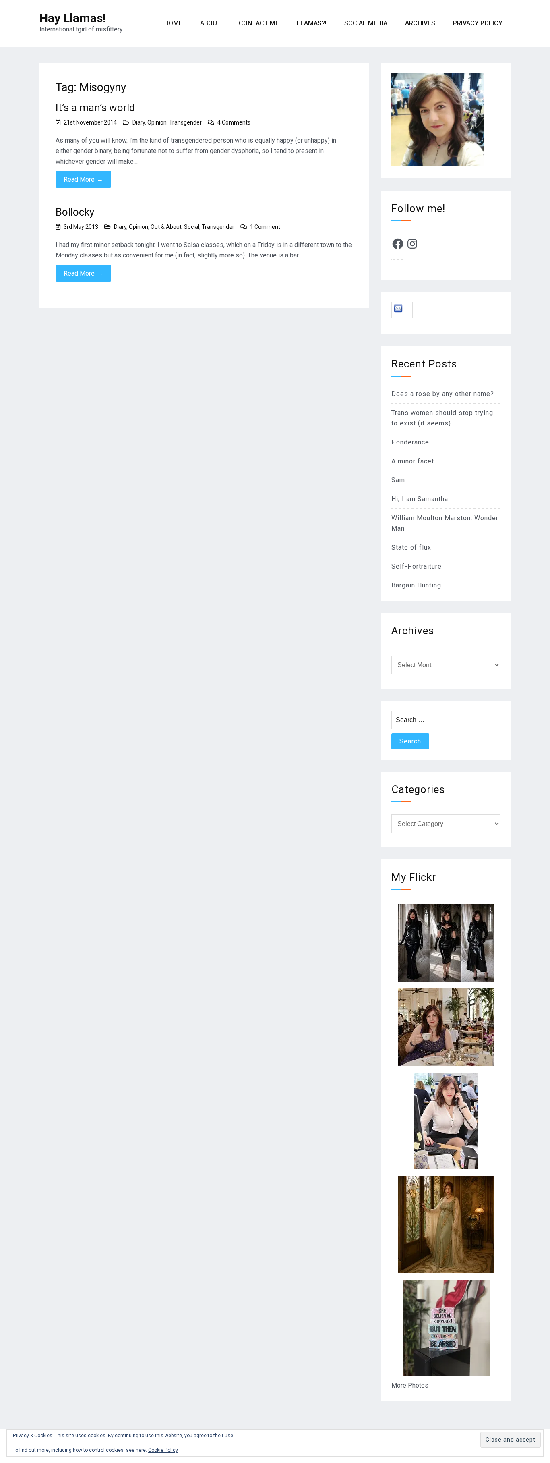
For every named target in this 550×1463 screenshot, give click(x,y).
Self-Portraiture (416, 566)
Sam (398, 480)
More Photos (409, 1385)
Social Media (365, 23)
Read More (83, 179)
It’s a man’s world (95, 108)
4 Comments (233, 122)
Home (173, 23)
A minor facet (412, 461)
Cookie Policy (163, 1450)
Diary (138, 122)
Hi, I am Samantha (419, 499)
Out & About (166, 227)
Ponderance (410, 442)
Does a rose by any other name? (442, 394)
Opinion (157, 122)
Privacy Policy (477, 23)
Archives (420, 23)
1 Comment (265, 227)
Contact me (259, 23)
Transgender (185, 122)
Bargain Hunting (416, 585)
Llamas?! (312, 23)
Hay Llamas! (72, 18)
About (210, 23)
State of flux (411, 547)
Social (191, 227)
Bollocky (75, 212)
